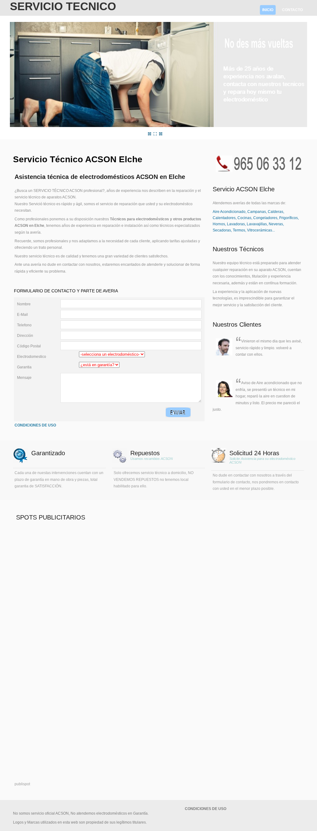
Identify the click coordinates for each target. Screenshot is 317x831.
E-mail (22, 314)
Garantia (24, 367)
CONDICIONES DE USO (35, 425)
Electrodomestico (31, 356)
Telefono (24, 325)
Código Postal (29, 346)
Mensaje (24, 377)
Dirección (25, 335)
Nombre (24, 304)
